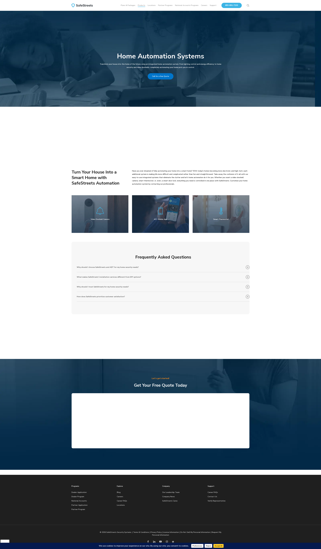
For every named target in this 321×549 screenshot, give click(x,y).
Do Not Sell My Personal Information (195, 532)
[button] (160, 76)
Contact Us (212, 496)
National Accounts (79, 501)
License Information (171, 532)
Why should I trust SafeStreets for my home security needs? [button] (103, 287)
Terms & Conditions (141, 532)
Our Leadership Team (171, 492)
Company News (168, 496)
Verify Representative (216, 501)
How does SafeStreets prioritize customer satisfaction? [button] (101, 296)
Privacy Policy (156, 532)
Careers (120, 496)
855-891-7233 (231, 5)
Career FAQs (122, 501)
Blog (119, 492)
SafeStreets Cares (170, 501)
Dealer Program (77, 496)
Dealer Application (79, 492)
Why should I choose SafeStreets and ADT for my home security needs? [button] (108, 267)
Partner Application (79, 505)
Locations (121, 505)
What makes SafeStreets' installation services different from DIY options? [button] (109, 277)
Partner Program (78, 509)
